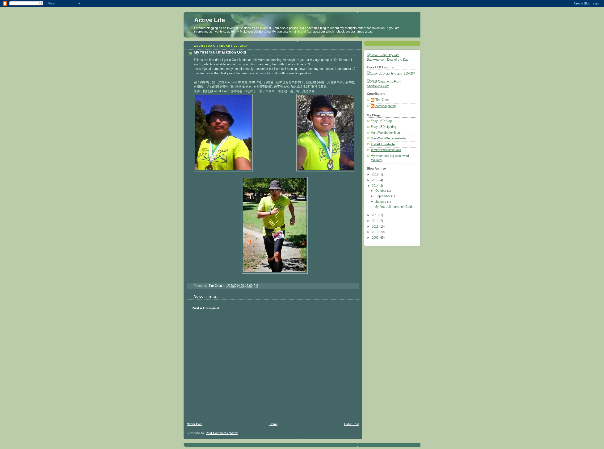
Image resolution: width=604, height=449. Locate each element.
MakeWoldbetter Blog (385, 132)
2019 (375, 174)
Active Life (209, 20)
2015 (375, 180)
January (381, 202)
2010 (375, 232)
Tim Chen (382, 99)
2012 (375, 221)
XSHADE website (383, 144)
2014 (375, 185)
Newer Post (194, 424)
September (383, 196)
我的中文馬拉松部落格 (386, 150)
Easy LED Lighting (383, 127)
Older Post (351, 424)
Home (273, 424)
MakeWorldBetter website (388, 138)
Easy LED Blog (381, 121)
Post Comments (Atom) (222, 433)
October (381, 190)
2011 (375, 226)
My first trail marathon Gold (393, 206)
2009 (375, 237)
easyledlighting (385, 106)
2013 (375, 215)
